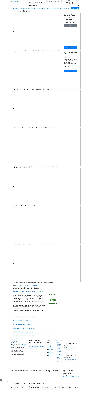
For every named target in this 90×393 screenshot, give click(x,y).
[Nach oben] (1, 380)
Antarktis (38, 8)
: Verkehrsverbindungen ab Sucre (24, 328)
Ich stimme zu (15, 391)
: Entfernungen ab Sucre (22, 324)
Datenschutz (51, 354)
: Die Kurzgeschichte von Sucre (24, 335)
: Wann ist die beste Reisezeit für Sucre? (26, 317)
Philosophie (51, 348)
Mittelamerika (14, 345)
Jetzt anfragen (69, 47)
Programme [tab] (35, 285)
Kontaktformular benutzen (69, 349)
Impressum (50, 352)
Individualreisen (23, 8)
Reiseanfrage (75, 8)
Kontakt (67, 8)
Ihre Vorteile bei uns (59, 344)
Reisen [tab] (21, 285)
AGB (78, 376)
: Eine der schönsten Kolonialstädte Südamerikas (28, 291)
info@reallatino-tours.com (70, 347)
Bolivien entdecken (70, 71)
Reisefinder (43, 8)
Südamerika (23, 344)
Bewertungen (56, 8)
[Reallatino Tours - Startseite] (19, 1)
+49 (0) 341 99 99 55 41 (70, 359)
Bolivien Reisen (70, 25)
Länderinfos (49, 8)
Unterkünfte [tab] (27, 285)
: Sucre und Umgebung (22, 320)
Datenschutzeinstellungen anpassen (28, 391)
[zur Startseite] (19, 340)
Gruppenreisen (31, 8)
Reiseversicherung (61, 353)
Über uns (62, 8)
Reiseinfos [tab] (15, 285)
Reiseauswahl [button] (15, 8)
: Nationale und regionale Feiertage (23, 332)
